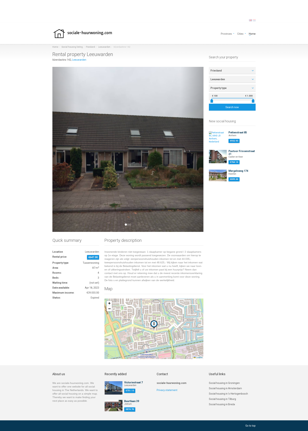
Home (252, 33)
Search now (232, 107)
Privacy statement (167, 390)
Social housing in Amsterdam (225, 388)
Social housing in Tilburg (222, 399)
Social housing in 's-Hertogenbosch (228, 393)
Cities (240, 33)
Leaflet (199, 357)
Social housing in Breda (222, 404)
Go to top (250, 425)
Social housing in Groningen (224, 383)
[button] (63, 149)
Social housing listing (72, 47)
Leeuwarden (104, 47)
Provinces (226, 33)
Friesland (90, 47)
